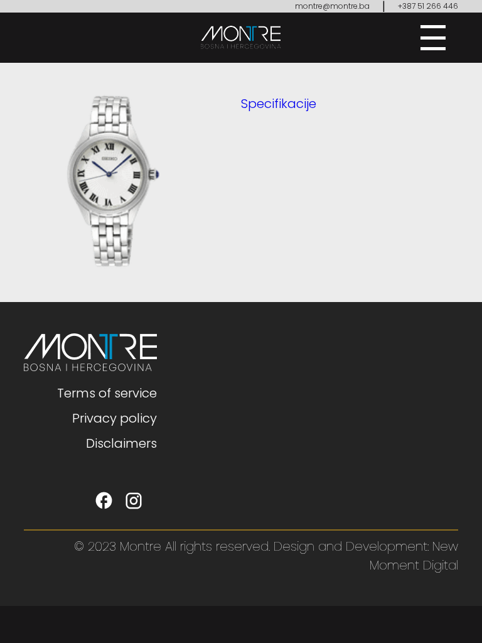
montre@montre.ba (332, 6)
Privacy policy (114, 418)
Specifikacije (278, 103)
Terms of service (107, 393)
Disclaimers (121, 443)
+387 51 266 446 (428, 6)
